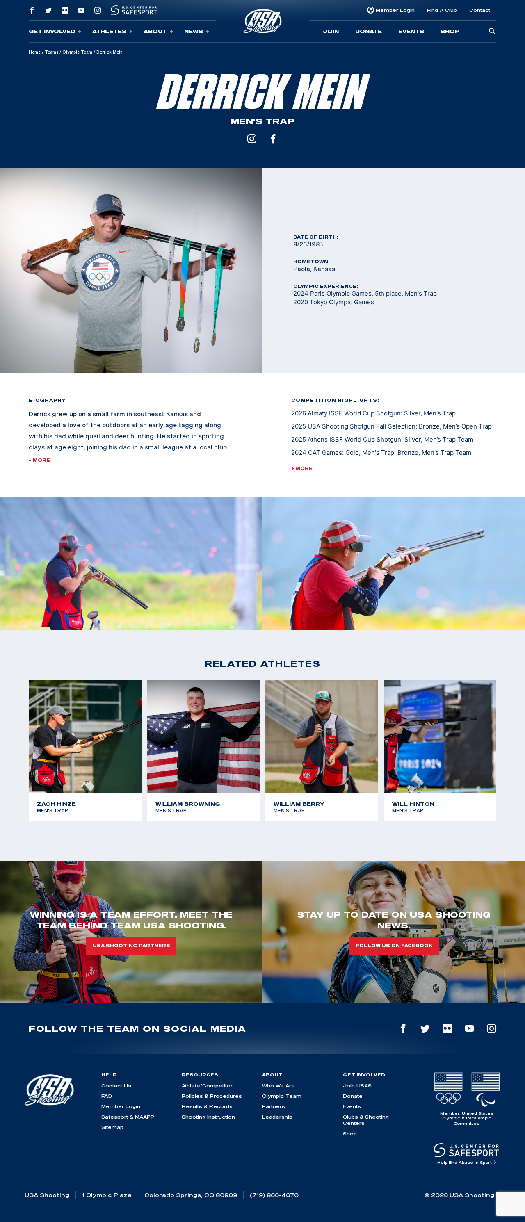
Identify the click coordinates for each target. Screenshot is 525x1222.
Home (35, 52)
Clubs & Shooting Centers (366, 1120)
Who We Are (278, 1085)
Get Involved (52, 31)
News (193, 31)
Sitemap (112, 1127)
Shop (450, 31)
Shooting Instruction (208, 1116)
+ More (39, 460)
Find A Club (442, 10)
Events (411, 31)
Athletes (109, 31)
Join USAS (357, 1085)
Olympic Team (77, 52)
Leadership (277, 1116)
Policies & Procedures (212, 1096)
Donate (368, 31)
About (155, 31)
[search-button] (492, 31)
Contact (479, 10)
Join (331, 31)
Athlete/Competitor (207, 1085)
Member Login (395, 10)
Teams (51, 52)
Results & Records (207, 1106)
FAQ (106, 1096)
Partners (273, 1106)
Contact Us (116, 1085)
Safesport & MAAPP (127, 1116)
